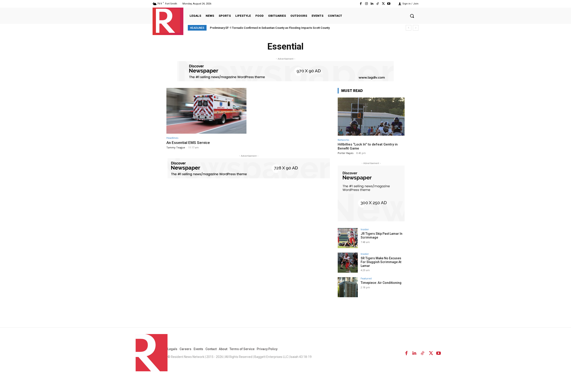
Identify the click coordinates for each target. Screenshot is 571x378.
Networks (343, 140)
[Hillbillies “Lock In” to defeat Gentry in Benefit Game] (371, 117)
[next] (415, 28)
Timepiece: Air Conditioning (381, 283)
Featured (366, 278)
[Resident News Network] (168, 21)
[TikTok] (377, 3)
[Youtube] (389, 3)
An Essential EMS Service (188, 142)
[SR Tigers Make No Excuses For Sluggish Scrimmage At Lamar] (348, 263)
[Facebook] (361, 3)
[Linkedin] (372, 3)
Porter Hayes (345, 153)
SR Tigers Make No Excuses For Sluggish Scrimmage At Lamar (381, 262)
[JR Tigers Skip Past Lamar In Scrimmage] (348, 238)
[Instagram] (366, 3)
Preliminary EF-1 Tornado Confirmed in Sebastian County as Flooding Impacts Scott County (270, 27)
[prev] (408, 28)
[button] (411, 15)
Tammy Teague (175, 147)
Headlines (172, 138)
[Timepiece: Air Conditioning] (348, 287)
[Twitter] (383, 3)
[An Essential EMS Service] (206, 111)
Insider (365, 229)
